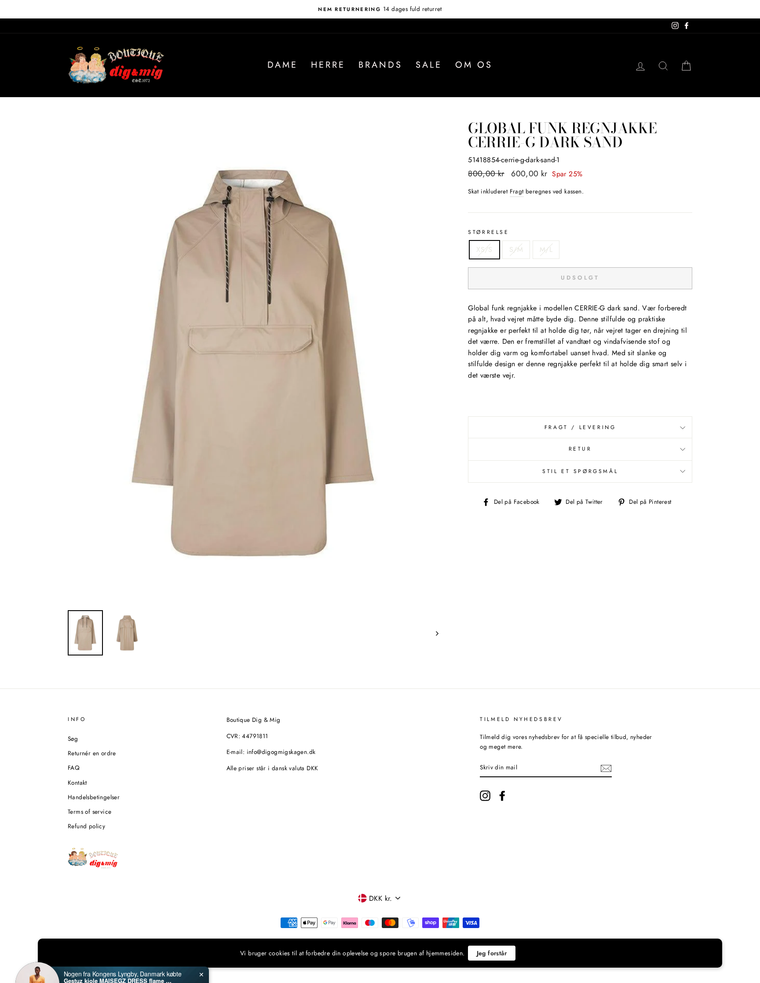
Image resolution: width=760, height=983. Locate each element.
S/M (516, 249)
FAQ (74, 767)
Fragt (517, 191)
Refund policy (86, 826)
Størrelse (488, 232)
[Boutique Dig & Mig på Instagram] (485, 795)
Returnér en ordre (92, 753)
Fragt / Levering (580, 427)
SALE (429, 64)
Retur (580, 449)
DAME (282, 64)
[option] (380, 9)
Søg (73, 738)
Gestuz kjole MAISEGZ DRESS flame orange (119, 950)
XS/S (484, 249)
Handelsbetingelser (94, 797)
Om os (474, 64)
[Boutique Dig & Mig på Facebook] (502, 795)
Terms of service (89, 811)
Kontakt (77, 782)
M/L (546, 249)
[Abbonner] (606, 767)
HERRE (328, 64)
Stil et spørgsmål (580, 471)
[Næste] (433, 632)
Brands (380, 64)
